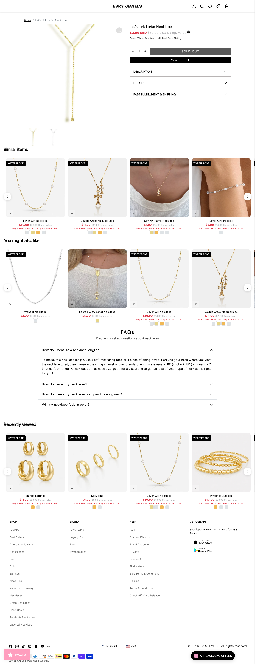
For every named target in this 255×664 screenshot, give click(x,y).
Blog (72, 544)
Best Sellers (17, 537)
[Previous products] (7, 196)
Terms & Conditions (141, 588)
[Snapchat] (36, 646)
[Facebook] (10, 646)
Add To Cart (52, 212)
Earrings (15, 573)
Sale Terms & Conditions (144, 573)
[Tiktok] (23, 646)
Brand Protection (140, 544)
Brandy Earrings (35, 495)
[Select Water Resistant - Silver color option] (27, 232)
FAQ (132, 529)
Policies (134, 580)
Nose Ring (16, 580)
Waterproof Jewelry (22, 588)
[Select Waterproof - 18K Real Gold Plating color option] (38, 232)
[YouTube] (42, 646)
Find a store (137, 566)
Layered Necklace (21, 624)
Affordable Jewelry (21, 544)
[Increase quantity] (145, 51)
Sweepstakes (78, 551)
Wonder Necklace (35, 312)
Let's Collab (77, 529)
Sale (12, 559)
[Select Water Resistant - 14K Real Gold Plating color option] (33, 232)
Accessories (17, 551)
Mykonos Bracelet (221, 495)
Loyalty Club (77, 537)
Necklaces (16, 595)
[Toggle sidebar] (218, 6)
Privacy (134, 551)
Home (27, 20)
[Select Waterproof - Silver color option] (43, 232)
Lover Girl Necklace (35, 221)
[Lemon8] (49, 646)
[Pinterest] (30, 646)
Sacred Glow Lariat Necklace (97, 312)
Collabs (14, 566)
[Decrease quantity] (133, 51)
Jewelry (14, 529)
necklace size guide (106, 369)
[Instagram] (17, 646)
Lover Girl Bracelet (221, 221)
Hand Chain (17, 610)
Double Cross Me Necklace (97, 221)
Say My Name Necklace (159, 221)
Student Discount (140, 537)
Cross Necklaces (20, 602)
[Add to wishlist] (10, 213)
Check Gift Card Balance (145, 595)
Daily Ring (97, 495)
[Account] (194, 6)
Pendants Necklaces (22, 617)
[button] (27, 6)
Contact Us (136, 559)
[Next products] (247, 196)
